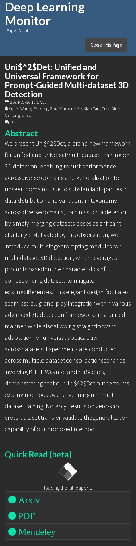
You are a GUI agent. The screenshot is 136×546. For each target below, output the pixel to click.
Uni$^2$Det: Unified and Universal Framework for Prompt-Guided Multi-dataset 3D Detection (67, 80)
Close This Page (106, 45)
